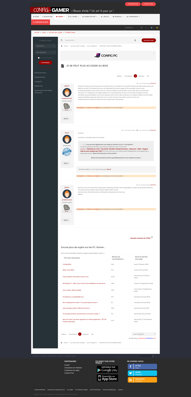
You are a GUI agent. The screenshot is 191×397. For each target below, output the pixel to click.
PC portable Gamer (81, 389)
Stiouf (67, 133)
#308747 (153, 83)
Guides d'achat (90, 16)
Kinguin (145, 149)
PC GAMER (70, 389)
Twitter (151, 27)
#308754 (153, 130)
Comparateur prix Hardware (73, 368)
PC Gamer (73, 16)
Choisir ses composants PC (56, 389)
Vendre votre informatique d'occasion (43, 91)
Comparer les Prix (41, 22)
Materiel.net (91, 149)
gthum (67, 86)
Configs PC (38, 82)
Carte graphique (95, 389)
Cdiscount (132, 149)
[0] (108, 56)
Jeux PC (106, 16)
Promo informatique (109, 389)
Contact (120, 389)
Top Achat (104, 149)
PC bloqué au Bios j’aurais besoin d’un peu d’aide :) (81, 314)
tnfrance (142, 338)
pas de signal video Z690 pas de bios (76, 308)
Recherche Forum (40, 73)
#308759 (153, 185)
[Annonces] (135, 40)
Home (37, 16)
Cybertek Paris (69, 373)
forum (60, 16)
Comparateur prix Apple (71, 370)
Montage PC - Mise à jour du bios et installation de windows (84, 283)
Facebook (146, 27)
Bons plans (48, 16)
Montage (118, 16)
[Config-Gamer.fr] (72, 10)
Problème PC (38, 86)
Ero (155, 338)
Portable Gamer (39, 77)
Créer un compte (45, 68)
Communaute (133, 16)
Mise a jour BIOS (68, 270)
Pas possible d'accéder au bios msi (75, 277)
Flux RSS (157, 27)
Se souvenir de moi (46, 58)
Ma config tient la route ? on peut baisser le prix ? (80, 302)
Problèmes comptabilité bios (73, 297)
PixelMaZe (149, 338)
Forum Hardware (39, 389)
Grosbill (112, 149)
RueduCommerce (122, 149)
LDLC (98, 149)
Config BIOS (67, 264)
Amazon (83, 149)
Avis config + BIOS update (72, 290)
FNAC (139, 149)
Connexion (80, 108)
